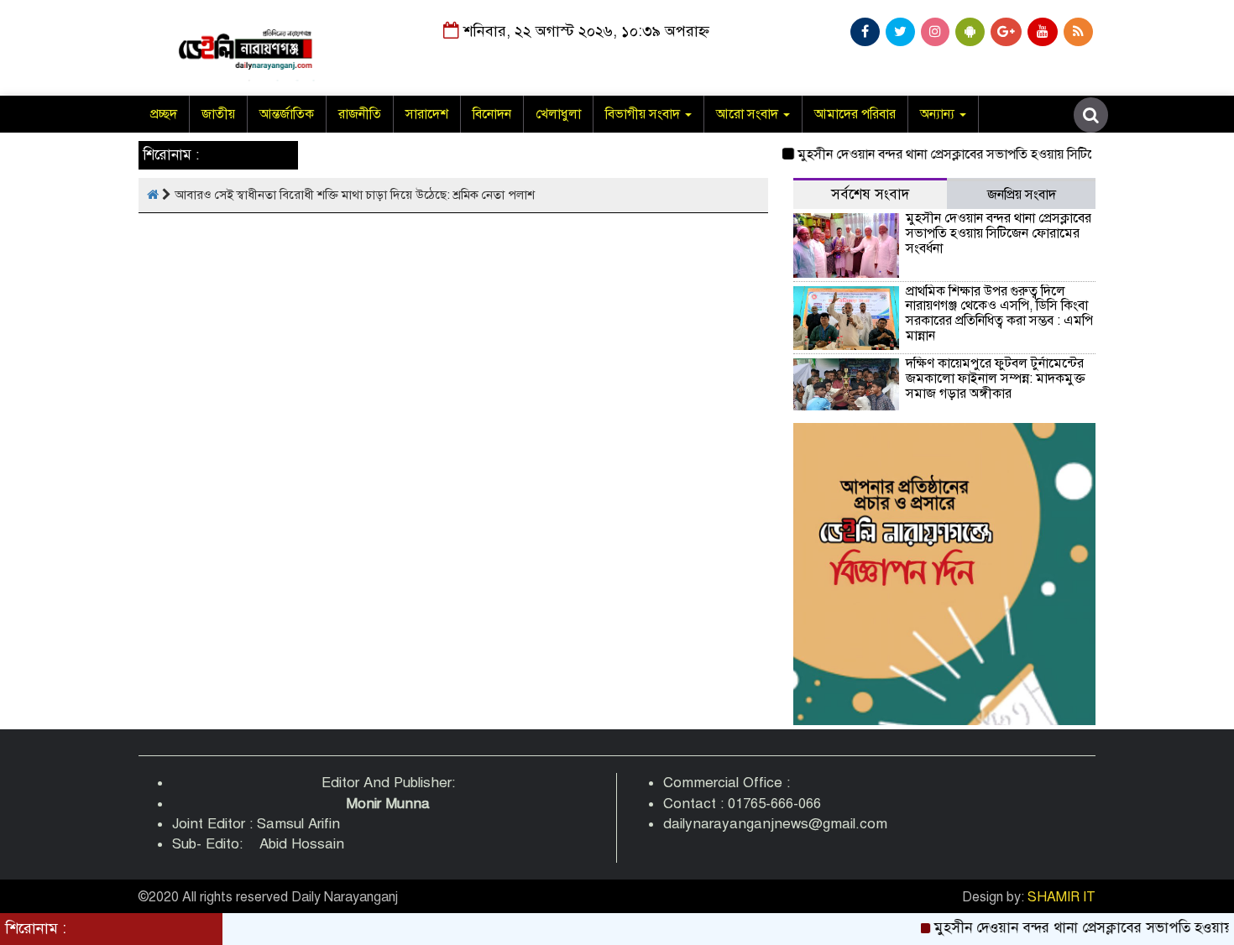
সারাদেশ (426, 114)
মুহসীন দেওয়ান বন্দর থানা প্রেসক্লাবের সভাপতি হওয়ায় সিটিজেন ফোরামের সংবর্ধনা (985, 154)
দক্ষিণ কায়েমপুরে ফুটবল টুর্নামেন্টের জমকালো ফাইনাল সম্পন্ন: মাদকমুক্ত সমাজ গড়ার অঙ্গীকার (995, 378)
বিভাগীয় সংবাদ (644, 114)
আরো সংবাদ (749, 114)
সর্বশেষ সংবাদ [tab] (870, 194)
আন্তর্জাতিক (286, 114)
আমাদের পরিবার (855, 114)
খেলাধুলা (558, 114)
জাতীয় (218, 114)
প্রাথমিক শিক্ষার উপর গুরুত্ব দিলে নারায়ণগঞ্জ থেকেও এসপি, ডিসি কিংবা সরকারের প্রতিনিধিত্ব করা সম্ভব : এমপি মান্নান (999, 313)
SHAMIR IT (1061, 897)
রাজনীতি (359, 114)
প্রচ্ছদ (163, 114)
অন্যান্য (939, 114)
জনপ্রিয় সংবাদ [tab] (1021, 194)
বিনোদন (492, 114)
